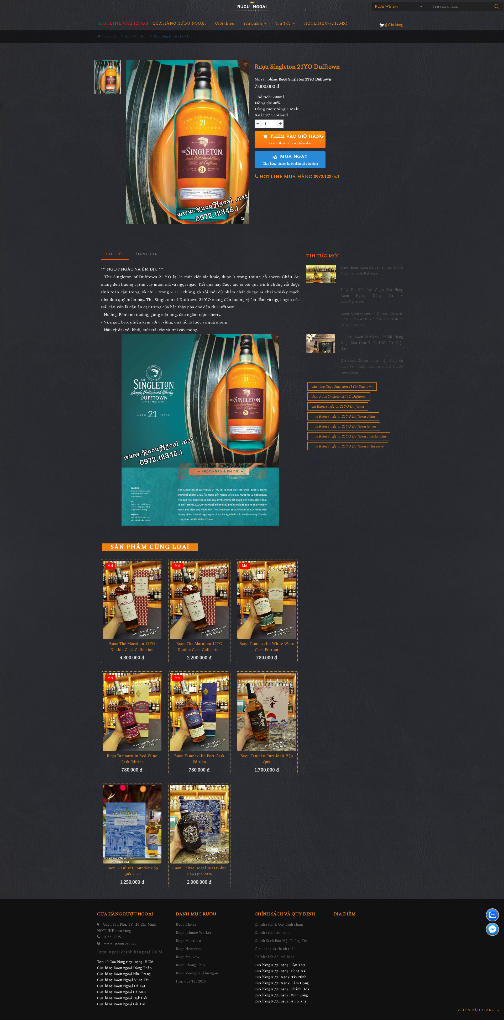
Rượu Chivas (186, 924)
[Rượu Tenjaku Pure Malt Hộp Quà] (266, 712)
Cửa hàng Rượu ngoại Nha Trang (124, 974)
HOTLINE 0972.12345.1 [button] (326, 23)
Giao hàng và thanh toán (275, 949)
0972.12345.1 (114, 937)
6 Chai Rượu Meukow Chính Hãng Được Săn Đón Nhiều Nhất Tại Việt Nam (371, 343)
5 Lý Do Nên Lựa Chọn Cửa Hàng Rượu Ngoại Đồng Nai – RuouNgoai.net (371, 295)
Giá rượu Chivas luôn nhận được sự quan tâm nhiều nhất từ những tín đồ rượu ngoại (371, 366)
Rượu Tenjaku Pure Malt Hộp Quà (266, 759)
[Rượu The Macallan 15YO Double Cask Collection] (132, 600)
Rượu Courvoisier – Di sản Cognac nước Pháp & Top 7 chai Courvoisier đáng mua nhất (371, 319)
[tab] (115, 254)
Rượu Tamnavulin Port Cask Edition (199, 759)
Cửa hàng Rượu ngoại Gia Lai (121, 1004)
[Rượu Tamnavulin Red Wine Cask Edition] (132, 712)
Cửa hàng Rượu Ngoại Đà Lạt (121, 986)
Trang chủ (108, 36)
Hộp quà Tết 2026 (191, 981)
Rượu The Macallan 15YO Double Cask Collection (132, 647)
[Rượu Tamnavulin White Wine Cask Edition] (266, 600)
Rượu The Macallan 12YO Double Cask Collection (199, 647)
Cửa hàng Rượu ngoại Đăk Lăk (122, 998)
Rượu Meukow (188, 957)
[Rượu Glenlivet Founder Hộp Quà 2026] (132, 824)
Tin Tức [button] (283, 23)
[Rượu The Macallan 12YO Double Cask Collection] (199, 600)
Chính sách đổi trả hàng (275, 957)
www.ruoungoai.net (120, 943)
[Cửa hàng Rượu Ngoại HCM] (252, 5)
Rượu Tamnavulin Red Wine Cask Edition (132, 759)
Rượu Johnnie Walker (193, 932)
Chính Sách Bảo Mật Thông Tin (281, 940)
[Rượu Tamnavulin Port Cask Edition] (199, 712)
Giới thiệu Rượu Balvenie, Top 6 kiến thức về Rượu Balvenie (372, 270)
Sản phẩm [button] (253, 23)
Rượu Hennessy (188, 949)
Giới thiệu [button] (224, 23)
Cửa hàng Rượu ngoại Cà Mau (121, 992)
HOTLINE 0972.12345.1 (124, 23)
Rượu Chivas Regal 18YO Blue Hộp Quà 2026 (199, 871)
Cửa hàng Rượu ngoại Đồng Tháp (124, 968)
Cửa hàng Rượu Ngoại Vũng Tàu (123, 980)
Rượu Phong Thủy (190, 965)
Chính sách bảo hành (272, 932)
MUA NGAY (290, 159)
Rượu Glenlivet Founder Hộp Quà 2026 (132, 871)
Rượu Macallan (188, 940)
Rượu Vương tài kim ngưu (197, 973)
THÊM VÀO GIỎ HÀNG (296, 139)
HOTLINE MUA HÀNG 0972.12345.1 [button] (298, 177)
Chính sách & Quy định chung (279, 924)
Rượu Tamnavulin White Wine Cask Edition (266, 647)
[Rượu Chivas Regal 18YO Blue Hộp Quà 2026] (199, 824)
